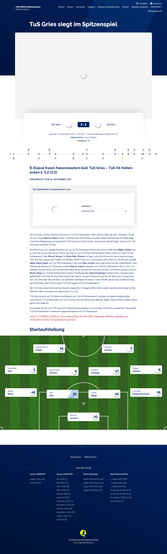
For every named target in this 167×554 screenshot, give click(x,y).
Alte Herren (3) (116, 501)
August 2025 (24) (64, 516)
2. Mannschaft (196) (118, 483)
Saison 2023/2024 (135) (94, 483)
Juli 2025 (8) (62, 519)
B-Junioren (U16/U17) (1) (120, 494)
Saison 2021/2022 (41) (93, 490)
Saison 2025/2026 (64, 474)
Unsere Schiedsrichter (108, 7)
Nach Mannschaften (119, 474)
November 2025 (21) (65, 505)
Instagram (143, 3)
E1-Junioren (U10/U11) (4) (121, 497)
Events (125, 7)
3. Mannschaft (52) (118, 486)
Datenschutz (90, 457)
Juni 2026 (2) (62, 479)
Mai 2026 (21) (62, 483)
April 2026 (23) (63, 486)
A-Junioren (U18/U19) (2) (120, 490)
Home (61, 7)
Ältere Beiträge (91, 474)
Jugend (91, 7)
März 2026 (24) (63, 490)
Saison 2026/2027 (38, 474)
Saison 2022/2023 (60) (93, 486)
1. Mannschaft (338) (118, 479)
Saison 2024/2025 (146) (94, 479)
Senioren (80, 7)
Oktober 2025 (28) (64, 508)
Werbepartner (155, 11)
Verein (70, 7)
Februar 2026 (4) (64, 494)
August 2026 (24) (37, 479)
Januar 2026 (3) (63, 497)
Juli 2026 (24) (35, 483)
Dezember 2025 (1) (65, 501)
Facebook (157, 3)
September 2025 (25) (66, 512)
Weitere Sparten (139, 7)
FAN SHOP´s (156, 7)
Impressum (76, 457)
